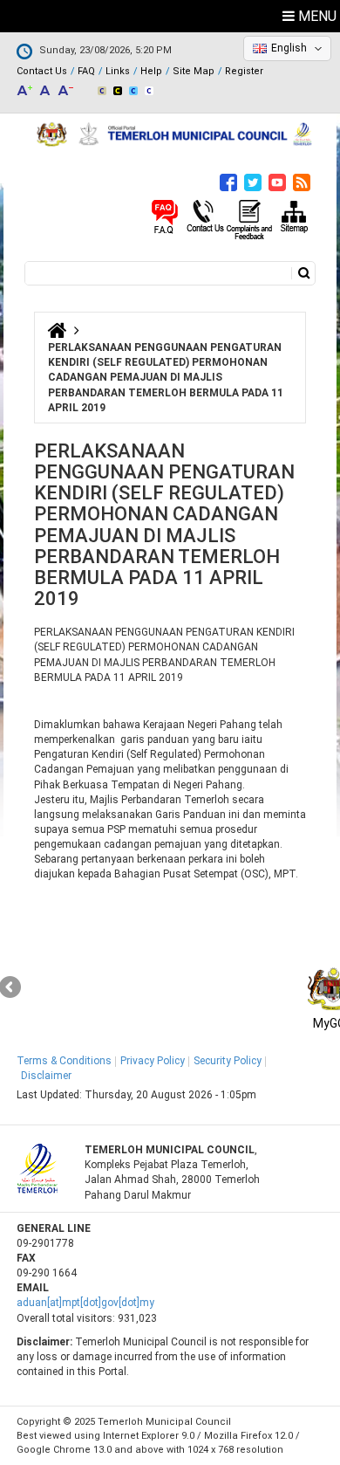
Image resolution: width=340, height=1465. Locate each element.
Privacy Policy (152, 1061)
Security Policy (228, 1061)
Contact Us (42, 71)
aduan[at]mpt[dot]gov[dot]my (85, 1302)
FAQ (86, 71)
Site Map (193, 71)
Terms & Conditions (64, 1061)
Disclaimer (46, 1076)
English (289, 48)
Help (151, 71)
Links (117, 71)
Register (244, 71)
